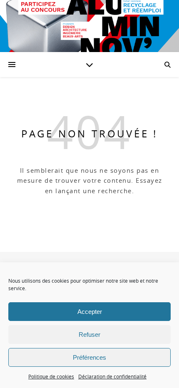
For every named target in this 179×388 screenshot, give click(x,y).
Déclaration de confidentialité (112, 376)
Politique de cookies (51, 376)
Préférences (89, 357)
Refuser (89, 334)
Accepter (89, 311)
